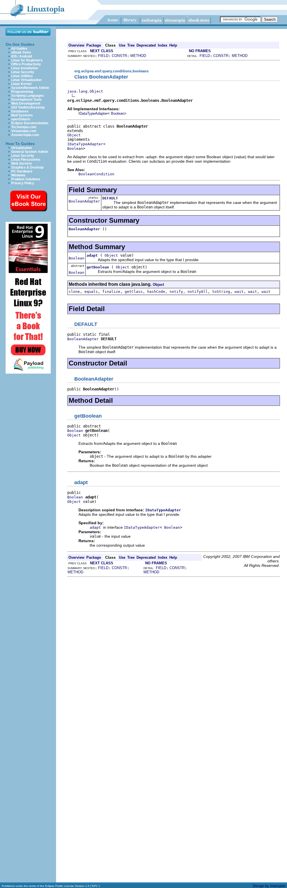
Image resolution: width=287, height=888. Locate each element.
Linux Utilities (22, 76)
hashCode (156, 291)
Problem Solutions (25, 179)
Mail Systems (22, 115)
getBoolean (98, 267)
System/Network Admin (30, 88)
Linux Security (22, 72)
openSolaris (20, 119)
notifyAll (198, 291)
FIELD (103, 56)
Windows (18, 175)
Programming (22, 92)
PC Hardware (22, 171)
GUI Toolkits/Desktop (28, 107)
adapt (92, 255)
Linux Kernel (21, 84)
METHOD (138, 56)
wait (239, 291)
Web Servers (21, 163)
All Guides (19, 48)
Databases (20, 111)
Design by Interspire (269, 886)
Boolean (117, 113)
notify (176, 291)
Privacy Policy (22, 183)
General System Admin (29, 152)
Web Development (25, 103)
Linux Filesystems (25, 160)
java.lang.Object (85, 91)
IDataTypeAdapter (93, 113)
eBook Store (21, 52)
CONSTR (119, 56)
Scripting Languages (27, 96)
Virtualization (21, 148)
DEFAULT (110, 198)
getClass (134, 291)
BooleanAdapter (84, 201)
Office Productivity (26, 64)
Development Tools (26, 100)
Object (74, 135)
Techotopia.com (23, 127)
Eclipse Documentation (29, 123)
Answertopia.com (25, 135)
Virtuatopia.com (23, 131)
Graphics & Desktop (27, 167)
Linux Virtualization (26, 80)
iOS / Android (21, 56)
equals (91, 291)
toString (221, 291)
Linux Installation (24, 68)
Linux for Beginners (27, 60)
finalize (111, 291)
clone (74, 291)
